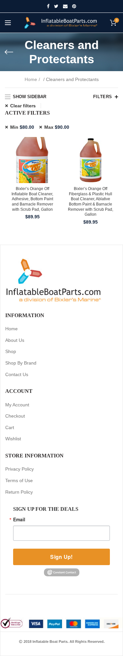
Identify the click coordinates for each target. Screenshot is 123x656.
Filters (102, 96)
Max (56, 127)
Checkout (15, 416)
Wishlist (13, 438)
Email (19, 519)
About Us (14, 340)
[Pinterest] (74, 6)
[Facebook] (48, 6)
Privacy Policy (19, 469)
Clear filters (23, 105)
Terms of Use (19, 480)
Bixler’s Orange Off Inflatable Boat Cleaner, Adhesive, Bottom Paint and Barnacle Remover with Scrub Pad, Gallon (32, 198)
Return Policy (19, 492)
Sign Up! (61, 556)
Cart (9, 427)
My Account (17, 404)
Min (22, 127)
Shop (10, 351)
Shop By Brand (20, 363)
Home (31, 79)
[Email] (65, 6)
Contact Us (16, 374)
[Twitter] (56, 6)
